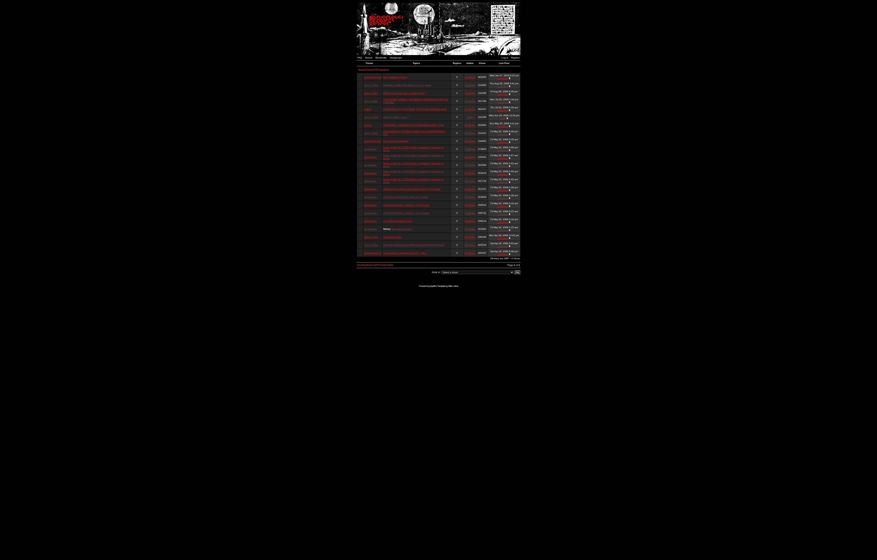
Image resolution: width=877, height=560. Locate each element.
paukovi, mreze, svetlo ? (396, 117)
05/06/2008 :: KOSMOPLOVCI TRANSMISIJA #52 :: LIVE (413, 125)
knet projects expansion (395, 141)
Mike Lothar (453, 286)
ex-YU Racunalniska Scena (397, 221)
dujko (470, 117)
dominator (470, 77)
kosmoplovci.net (372, 77)
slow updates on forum (395, 77)
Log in (505, 57)
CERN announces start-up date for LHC (404, 93)
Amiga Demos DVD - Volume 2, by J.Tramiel (406, 205)
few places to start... (402, 229)
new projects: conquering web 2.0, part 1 (404, 253)
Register (515, 57)
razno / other (371, 85)
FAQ (359, 57)
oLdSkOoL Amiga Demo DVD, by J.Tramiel (405, 197)
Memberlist (381, 57)
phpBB (433, 286)
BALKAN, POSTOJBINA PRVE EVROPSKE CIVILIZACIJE (414, 245)
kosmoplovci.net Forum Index (375, 265)
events (367, 109)
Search (368, 57)
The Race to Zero (392, 237)
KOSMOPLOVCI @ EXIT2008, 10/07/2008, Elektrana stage (415, 109)
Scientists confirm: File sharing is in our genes (407, 85)
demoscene (370, 149)
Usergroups (396, 57)
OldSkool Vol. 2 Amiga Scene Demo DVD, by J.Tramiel (411, 189)
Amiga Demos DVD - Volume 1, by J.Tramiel (406, 213)
